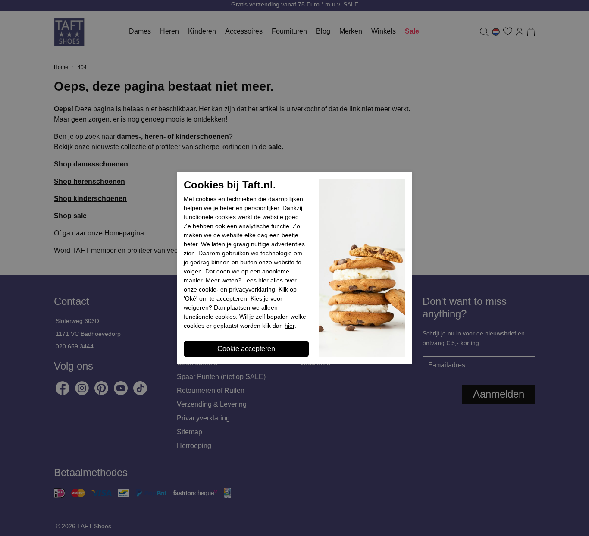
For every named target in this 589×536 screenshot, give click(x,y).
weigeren (196, 307)
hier (263, 280)
